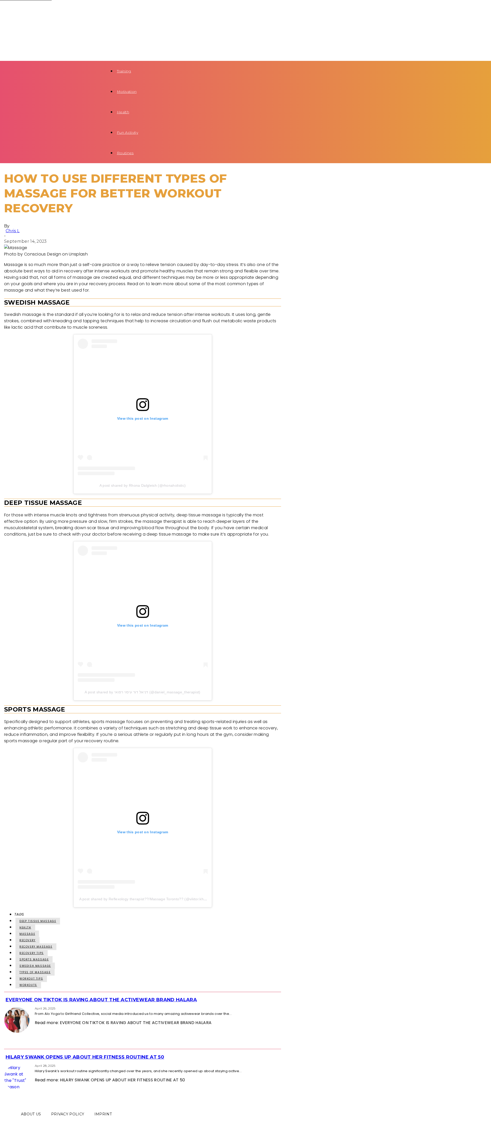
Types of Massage (35, 972)
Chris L (12, 230)
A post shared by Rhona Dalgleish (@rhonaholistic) (142, 485)
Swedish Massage (35, 966)
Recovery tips (31, 953)
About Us (31, 1114)
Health (123, 112)
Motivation (127, 91)
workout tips (31, 979)
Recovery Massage (35, 947)
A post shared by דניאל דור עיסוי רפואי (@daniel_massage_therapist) (142, 692)
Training (124, 71)
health (25, 927)
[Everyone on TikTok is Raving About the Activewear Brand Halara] (5, 1008)
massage (27, 934)
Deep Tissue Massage (37, 921)
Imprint (103, 1114)
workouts (28, 985)
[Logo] (52, 11)
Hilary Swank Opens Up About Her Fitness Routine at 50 (85, 1057)
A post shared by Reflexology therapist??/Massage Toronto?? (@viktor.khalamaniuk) (150, 899)
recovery (27, 940)
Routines (125, 153)
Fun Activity (127, 132)
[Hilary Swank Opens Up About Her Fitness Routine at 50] (5, 1065)
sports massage (34, 959)
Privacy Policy (67, 1114)
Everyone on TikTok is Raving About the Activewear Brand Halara (101, 1000)
